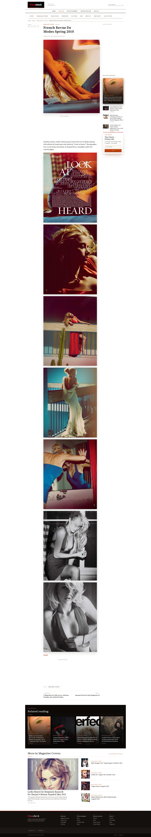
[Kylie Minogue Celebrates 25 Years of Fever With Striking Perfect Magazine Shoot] (87, 730)
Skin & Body (97, 16)
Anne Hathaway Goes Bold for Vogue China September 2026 (60, 739)
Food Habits (112, 820)
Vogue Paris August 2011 (100, 786)
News (33, 20)
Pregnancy (112, 824)
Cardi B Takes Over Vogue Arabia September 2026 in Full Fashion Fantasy (111, 739)
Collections (108, 16)
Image (45, 655)
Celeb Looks (55, 16)
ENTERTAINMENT (72, 11)
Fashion (61, 11)
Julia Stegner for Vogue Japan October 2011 (107, 763)
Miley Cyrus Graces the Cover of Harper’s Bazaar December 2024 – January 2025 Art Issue (37, 738)
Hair (81, 16)
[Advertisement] (71, 127)
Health (96, 11)
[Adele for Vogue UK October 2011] (85, 774)
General (111, 818)
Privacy (115, 834)
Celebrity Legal (80, 822)
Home (54, 11)
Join (113, 150)
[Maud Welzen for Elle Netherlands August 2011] (85, 797)
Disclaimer (121, 834)
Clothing (74, 16)
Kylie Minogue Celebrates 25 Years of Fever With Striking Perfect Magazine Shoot (87, 739)
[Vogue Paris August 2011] (85, 786)
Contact (40, 830)
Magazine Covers (42, 16)
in (28, 26)
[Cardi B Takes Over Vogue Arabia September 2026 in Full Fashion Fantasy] (112, 730)
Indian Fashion (86, 11)
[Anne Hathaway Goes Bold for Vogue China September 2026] (63, 730)
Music (78, 824)
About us (32, 830)
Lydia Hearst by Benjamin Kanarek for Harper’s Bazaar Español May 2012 (47, 793)
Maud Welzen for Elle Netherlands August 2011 (103, 798)
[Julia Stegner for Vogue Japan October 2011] (85, 762)
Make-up (88, 16)
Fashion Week (96, 824)
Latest (32, 16)
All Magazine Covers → (116, 753)
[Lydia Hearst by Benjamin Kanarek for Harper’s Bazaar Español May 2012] (53, 774)
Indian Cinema (96, 822)
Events (78, 820)
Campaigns (65, 16)
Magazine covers (54, 686)
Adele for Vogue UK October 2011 (103, 775)
